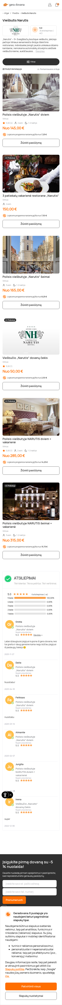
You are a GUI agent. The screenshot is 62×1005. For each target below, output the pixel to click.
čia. (7, 976)
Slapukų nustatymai (31, 996)
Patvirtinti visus (31, 986)
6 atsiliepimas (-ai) (46, 32)
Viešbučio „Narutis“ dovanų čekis (27, 805)
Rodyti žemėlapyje (13, 69)
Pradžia (15, 13)
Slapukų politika (14, 969)
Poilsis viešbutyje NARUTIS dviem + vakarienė (25, 772)
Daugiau (40, 51)
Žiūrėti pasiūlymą (31, 142)
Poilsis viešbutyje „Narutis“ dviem (25, 628)
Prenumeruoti (14, 900)
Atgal (6, 13)
